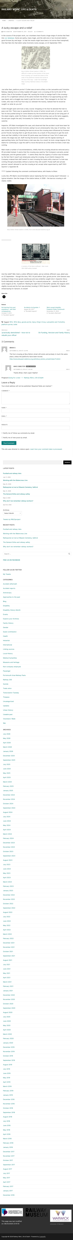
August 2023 (7, 860)
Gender (5, 627)
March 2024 (7, 834)
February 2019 (8, 1091)
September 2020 (9, 1008)
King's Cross (41, 322)
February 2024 (8, 838)
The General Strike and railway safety (16, 494)
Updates (11, 20)
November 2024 (9, 799)
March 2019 (7, 1086)
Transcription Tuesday (11, 693)
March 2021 (7, 982)
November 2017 (8, 1156)
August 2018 (7, 1117)
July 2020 (6, 1017)
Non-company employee (12, 667)
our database (9, 38)
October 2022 (8, 904)
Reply (68, 350)
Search (67, 462)
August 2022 (7, 912)
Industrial (6, 640)
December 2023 (9, 843)
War (4, 723)
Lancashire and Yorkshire (56, 322)
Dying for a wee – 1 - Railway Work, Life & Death (26, 378)
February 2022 (8, 938)
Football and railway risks (12, 473)
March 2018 (7, 1139)
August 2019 (7, 1065)
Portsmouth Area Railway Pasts (14, 675)
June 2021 (6, 969)
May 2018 (6, 1130)
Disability (6, 606)
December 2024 (9, 795)
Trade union (7, 688)
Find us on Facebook (11, 560)
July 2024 (6, 817)
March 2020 (7, 1034)
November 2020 (9, 999)
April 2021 (6, 977)
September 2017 (9, 1165)
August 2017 (7, 1169)
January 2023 (8, 890)
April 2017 (6, 1182)
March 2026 (7, 747)
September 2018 (9, 1112)
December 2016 (8, 1195)
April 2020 (7, 1030)
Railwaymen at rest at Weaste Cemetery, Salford (20, 487)
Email (4, 416)
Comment (6, 390)
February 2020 (8, 1038)
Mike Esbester (7, 31)
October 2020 (8, 1004)
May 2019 (6, 1078)
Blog (31, 31)
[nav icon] (70, 9)
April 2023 (7, 877)
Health (5, 636)
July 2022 (6, 917)
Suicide (5, 684)
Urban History (8, 710)
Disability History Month (11, 610)
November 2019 (9, 1051)
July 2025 (6, 764)
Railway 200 (7, 680)
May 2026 (6, 738)
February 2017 (8, 1186)
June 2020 (7, 1021)
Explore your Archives (11, 619)
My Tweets (7, 574)
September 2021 (9, 956)
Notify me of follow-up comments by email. (19, 433)
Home (4, 20)
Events (5, 614)
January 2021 (8, 991)
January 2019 (8, 1095)
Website (5, 424)
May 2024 (6, 825)
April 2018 (6, 1134)
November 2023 (9, 847)
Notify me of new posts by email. (15, 438)
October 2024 (8, 804)
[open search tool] (67, 9)
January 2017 (8, 1191)
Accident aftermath (10, 584)
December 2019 (8, 1047)
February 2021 (8, 986)
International (7, 645)
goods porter (26, 322)
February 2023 (8, 886)
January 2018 (8, 1147)
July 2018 (6, 1121)
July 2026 (6, 734)
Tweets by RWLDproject (11, 519)
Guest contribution (9, 632)
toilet (15, 324)
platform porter (7, 324)
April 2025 (7, 777)
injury (34, 322)
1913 (15, 322)
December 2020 (9, 995)
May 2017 (6, 1178)
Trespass (6, 697)
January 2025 (8, 790)
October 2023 (8, 851)
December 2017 (8, 1152)
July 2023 (6, 864)
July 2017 (6, 1173)
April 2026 (7, 743)
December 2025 (9, 756)
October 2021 (8, 951)
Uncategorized (8, 701)
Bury (19, 322)
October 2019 (8, 1056)
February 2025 (8, 786)
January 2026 (8, 751)
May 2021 (6, 973)
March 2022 (7, 934)
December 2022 (9, 895)
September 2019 (9, 1060)
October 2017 (8, 1160)
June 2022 (7, 921)
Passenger (6, 671)
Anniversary (7, 593)
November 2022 (9, 899)
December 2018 (8, 1099)
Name (4, 407)
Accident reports (9, 588)
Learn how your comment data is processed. (46, 449)
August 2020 (7, 1012)
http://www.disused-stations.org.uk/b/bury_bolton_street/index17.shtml (35, 359)
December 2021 (8, 943)
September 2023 (9, 856)
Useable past (7, 714)
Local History (8, 653)
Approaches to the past (11, 597)
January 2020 (8, 1043)
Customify (42, 1236)
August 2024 (7, 812)
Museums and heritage (11, 662)
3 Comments (39, 31)
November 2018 (9, 1104)
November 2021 (9, 947)
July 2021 (6, 964)
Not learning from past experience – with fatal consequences (9, 309)
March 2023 (7, 882)
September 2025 (9, 760)
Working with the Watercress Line (15, 480)
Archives (6, 510)
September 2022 (9, 908)
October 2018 (8, 1108)
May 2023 (6, 873)
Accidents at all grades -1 (32, 307)
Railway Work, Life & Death (19, 9)
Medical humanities (10, 658)
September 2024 (9, 808)
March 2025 (7, 782)
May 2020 (6, 1025)
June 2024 (7, 821)
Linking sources (8, 649)
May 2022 (6, 925)
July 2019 (6, 1069)
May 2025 (6, 773)
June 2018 (6, 1125)
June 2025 (7, 769)
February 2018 (8, 1143)
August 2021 (7, 960)
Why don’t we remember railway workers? (18, 501)
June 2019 (6, 1073)
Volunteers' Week (9, 719)
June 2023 (7, 869)
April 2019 (6, 1082)
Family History (8, 623)
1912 (11, 322)
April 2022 (7, 930)
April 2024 (7, 830)
